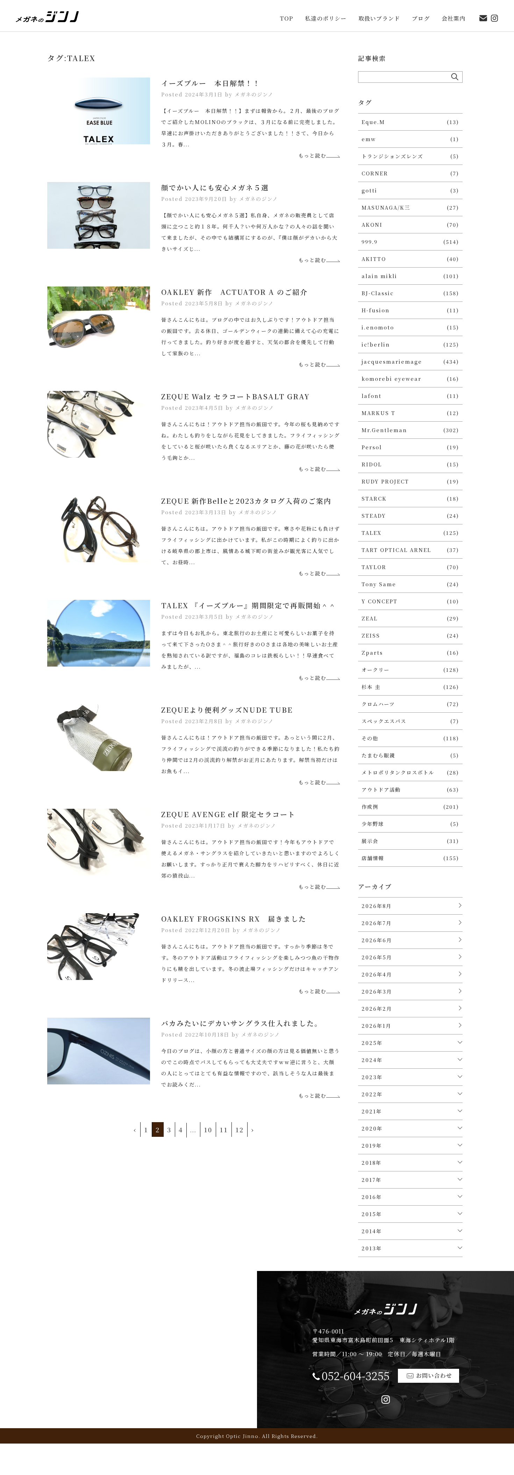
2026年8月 (377, 905)
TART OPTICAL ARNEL (396, 549)
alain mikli (379, 275)
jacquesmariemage (392, 361)
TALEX (371, 532)
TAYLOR (374, 567)
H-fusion (376, 310)
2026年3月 (377, 991)
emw (369, 139)
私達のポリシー (326, 19)
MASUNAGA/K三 (386, 207)
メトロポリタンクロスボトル (398, 772)
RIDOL (372, 464)
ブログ (421, 19)
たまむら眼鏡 (378, 755)
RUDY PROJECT (385, 481)
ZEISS (371, 635)
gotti (369, 190)
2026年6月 (377, 940)
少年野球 (373, 823)
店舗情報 (373, 858)
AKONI (372, 224)
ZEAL (370, 618)
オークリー (376, 669)
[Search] (455, 77)
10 (208, 1129)
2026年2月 (377, 1008)
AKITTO (374, 258)
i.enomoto (378, 327)
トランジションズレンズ (392, 156)
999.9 (370, 241)
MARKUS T (378, 412)
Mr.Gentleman (384, 430)
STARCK (374, 498)
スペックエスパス (384, 721)
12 (239, 1129)
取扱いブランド (379, 19)
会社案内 (453, 19)
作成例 (370, 806)
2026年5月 (377, 957)
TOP (286, 19)
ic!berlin (376, 344)
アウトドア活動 (381, 789)
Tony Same (379, 584)
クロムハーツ (378, 703)
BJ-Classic (378, 293)
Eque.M (373, 121)
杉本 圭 (371, 686)
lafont (371, 395)
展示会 (370, 840)
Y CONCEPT (380, 601)
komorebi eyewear (391, 378)
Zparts (372, 652)
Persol (372, 447)
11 (224, 1129)
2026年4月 (377, 974)
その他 (370, 738)
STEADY (374, 515)
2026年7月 (377, 923)
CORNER (375, 173)
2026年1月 (376, 1025)
